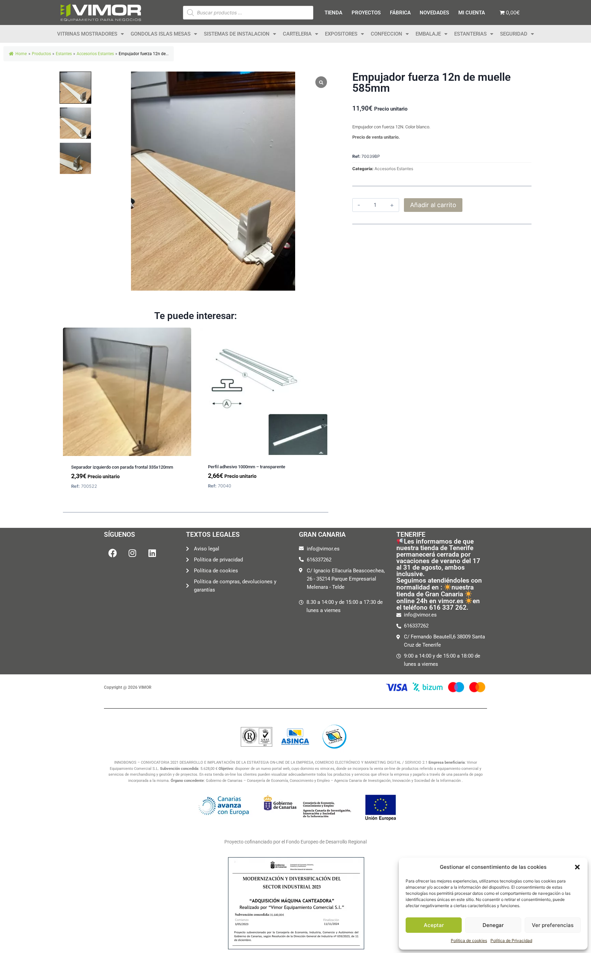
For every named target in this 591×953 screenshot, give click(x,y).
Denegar (493, 925)
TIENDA (333, 13)
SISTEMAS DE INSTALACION (237, 34)
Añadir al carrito (433, 204)
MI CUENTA (471, 13)
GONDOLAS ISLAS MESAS (161, 34)
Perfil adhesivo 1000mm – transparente (246, 466)
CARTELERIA (297, 34)
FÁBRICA (400, 13)
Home (21, 53)
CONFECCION (386, 34)
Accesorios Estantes (394, 168)
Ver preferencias (553, 925)
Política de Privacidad (511, 940)
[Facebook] (112, 553)
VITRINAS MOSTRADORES (87, 34)
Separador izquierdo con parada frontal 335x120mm (122, 467)
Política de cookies (469, 940)
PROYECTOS (366, 13)
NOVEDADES (434, 13)
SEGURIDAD (513, 34)
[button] (577, 867)
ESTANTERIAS (470, 34)
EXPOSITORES (341, 34)
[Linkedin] (152, 553)
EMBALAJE (428, 34)
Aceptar (434, 925)
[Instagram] (132, 553)
